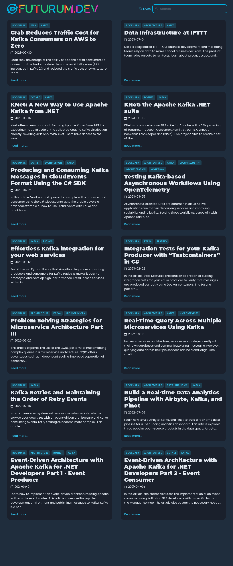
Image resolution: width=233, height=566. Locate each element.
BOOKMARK (18, 25)
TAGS (147, 9)
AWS (33, 25)
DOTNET (35, 97)
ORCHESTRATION (136, 169)
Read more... (19, 80)
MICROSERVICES (75, 313)
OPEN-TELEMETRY (189, 162)
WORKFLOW (157, 169)
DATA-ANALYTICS (177, 385)
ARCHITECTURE (153, 25)
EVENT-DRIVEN (53, 162)
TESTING (162, 241)
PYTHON (48, 241)
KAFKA (44, 25)
